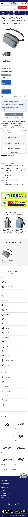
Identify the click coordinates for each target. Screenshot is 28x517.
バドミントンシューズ (17, 9)
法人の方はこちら (5, 483)
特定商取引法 (4, 495)
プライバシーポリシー (6, 497)
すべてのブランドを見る (10, 470)
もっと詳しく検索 (22, 7)
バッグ (7, 163)
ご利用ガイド (4, 490)
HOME (2, 163)
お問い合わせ (4, 492)
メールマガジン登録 (5, 493)
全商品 (7, 173)
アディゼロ (4, 9)
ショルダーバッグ (13, 163)
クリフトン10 (10, 9)
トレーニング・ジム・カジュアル (19, 168)
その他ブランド (8, 168)
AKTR (23, 9)
